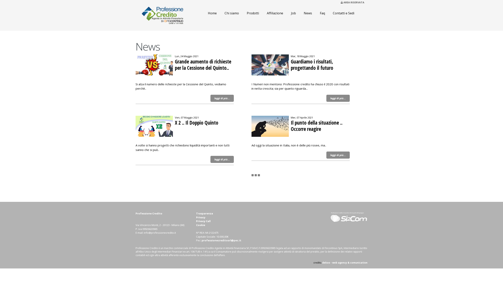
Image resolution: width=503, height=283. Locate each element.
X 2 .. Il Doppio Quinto (196, 122)
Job (293, 13)
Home (212, 13)
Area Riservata (353, 2)
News (308, 13)
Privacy (200, 217)
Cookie (200, 225)
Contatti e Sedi (343, 13)
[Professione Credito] (164, 28)
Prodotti (253, 13)
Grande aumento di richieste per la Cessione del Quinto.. (203, 64)
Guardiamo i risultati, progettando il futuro (312, 64)
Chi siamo (232, 13)
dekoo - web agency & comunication (344, 262)
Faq (322, 13)
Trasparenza (204, 213)
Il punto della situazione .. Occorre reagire (316, 125)
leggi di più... (222, 98)
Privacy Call (203, 221)
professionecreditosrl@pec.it (221, 240)
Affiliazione (275, 13)
